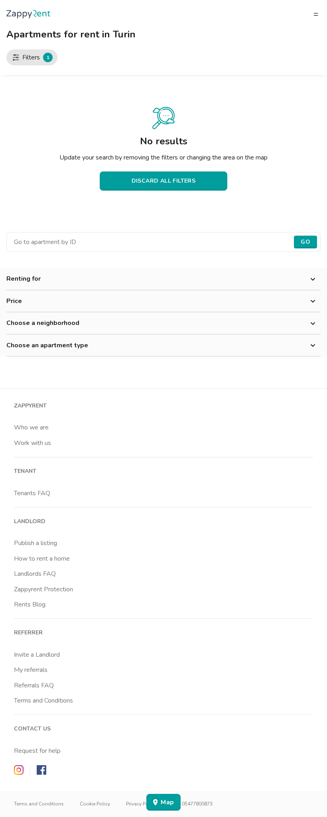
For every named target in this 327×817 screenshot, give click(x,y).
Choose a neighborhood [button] (42, 323)
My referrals (30, 669)
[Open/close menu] (316, 14)
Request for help (37, 750)
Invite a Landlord (37, 654)
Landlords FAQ (35, 573)
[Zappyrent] (28, 14)
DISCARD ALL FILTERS (164, 181)
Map (167, 802)
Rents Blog (29, 604)
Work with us (32, 443)
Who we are (31, 427)
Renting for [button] (23, 278)
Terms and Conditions (43, 700)
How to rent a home (42, 558)
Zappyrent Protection (43, 589)
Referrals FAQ (34, 685)
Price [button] (14, 301)
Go (305, 242)
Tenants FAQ (32, 493)
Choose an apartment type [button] (47, 345)
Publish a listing (35, 543)
